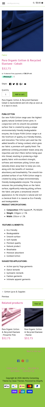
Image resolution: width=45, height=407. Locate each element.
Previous (5, 296)
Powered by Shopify (34, 381)
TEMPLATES (11, 368)
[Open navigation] (3, 3)
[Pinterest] (22, 360)
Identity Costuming (30, 378)
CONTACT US (28, 371)
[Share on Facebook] (10, 83)
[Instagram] (27, 360)
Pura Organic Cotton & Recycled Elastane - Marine (33, 332)
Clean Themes (18, 381)
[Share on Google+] (21, 83)
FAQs (22, 368)
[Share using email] (25, 83)
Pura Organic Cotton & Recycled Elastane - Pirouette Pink (11, 332)
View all (37, 303)
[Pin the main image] (17, 83)
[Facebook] (18, 360)
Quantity (5, 90)
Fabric (4, 55)
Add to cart (19, 94)
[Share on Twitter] (14, 83)
